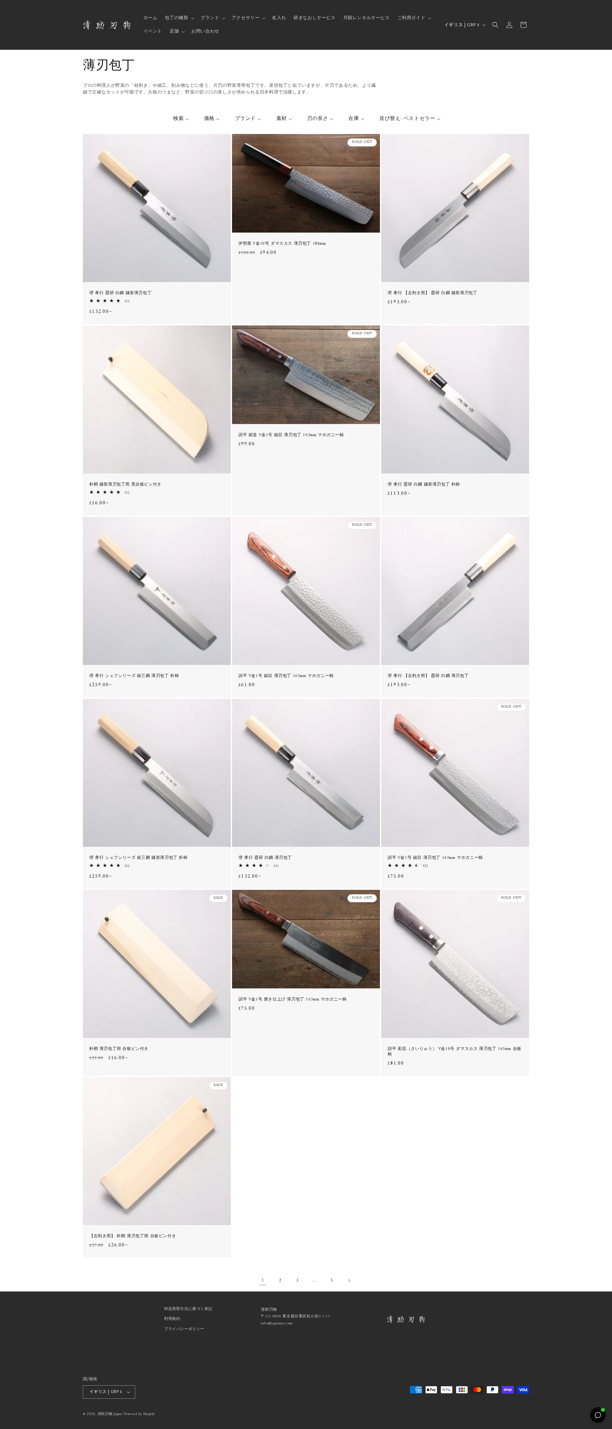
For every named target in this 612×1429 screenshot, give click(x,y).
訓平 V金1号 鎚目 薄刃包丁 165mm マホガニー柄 (286, 676)
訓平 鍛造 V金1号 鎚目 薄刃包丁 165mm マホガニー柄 (291, 435)
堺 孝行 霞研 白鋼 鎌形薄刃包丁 (120, 293)
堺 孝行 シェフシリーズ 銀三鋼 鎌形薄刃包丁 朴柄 (138, 857)
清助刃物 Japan (110, 1414)
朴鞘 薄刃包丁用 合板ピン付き (119, 1049)
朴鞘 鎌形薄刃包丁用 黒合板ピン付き (125, 484)
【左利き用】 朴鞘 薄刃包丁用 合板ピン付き (132, 1236)
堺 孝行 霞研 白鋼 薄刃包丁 (265, 857)
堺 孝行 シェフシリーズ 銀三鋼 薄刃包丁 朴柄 (134, 676)
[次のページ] (349, 1281)
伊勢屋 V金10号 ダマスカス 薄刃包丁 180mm (282, 244)
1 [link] (263, 1280)
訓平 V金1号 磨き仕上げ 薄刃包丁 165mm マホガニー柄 (292, 999)
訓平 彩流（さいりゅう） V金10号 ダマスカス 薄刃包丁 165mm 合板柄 (454, 1051)
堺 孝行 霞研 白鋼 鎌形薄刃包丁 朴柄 (424, 484)
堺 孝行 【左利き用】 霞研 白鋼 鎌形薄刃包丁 (432, 293)
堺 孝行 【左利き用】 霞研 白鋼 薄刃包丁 (428, 676)
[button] (179, 18)
